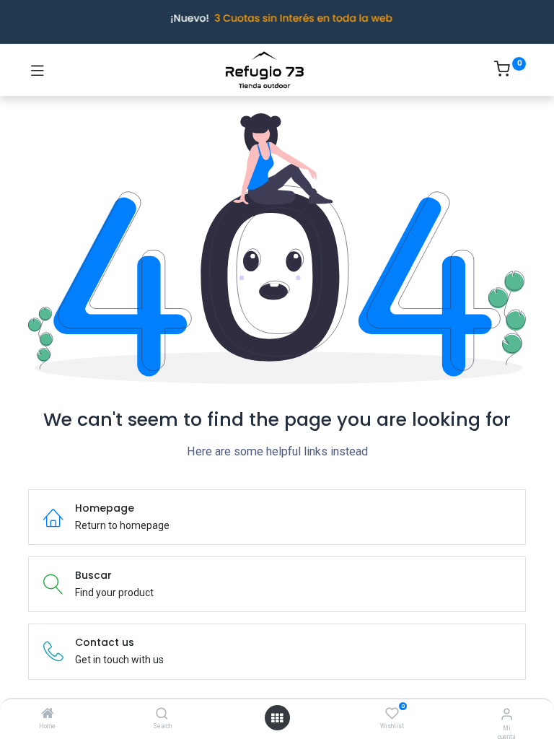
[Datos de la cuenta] (507, 714)
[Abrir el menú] (277, 718)
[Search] (162, 714)
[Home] (47, 714)
